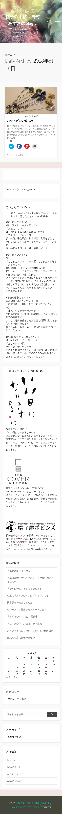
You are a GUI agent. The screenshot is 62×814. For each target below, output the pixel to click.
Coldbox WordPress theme (25, 806)
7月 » (14, 677)
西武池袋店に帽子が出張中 (21, 637)
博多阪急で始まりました (20, 602)
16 (46, 667)
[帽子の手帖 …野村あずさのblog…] (22, 9)
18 (9, 670)
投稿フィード (14, 766)
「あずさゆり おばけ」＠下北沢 (24, 623)
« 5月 (8, 677)
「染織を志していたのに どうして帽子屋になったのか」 (30, 580)
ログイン (11, 759)
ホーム (9, 54)
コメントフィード (16, 773)
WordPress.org (14, 780)
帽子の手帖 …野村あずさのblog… (37, 803)
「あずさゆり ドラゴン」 (20, 570)
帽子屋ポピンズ (19, 538)
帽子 (21, 155)
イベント (14, 155)
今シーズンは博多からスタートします (26, 609)
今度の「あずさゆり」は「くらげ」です (28, 595)
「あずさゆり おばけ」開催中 (22, 616)
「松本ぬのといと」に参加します (24, 588)
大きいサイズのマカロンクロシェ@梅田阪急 (30, 630)
